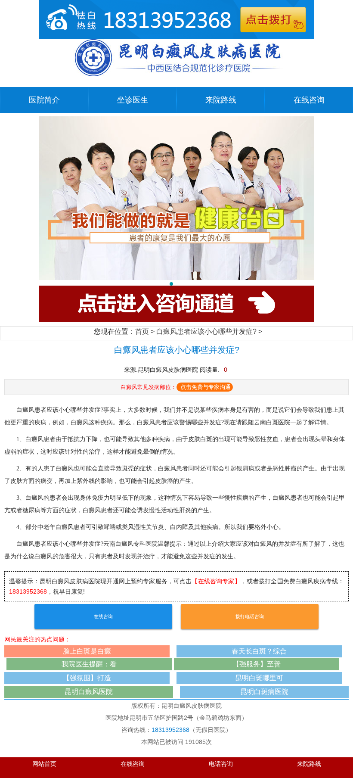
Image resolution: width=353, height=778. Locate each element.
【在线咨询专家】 (216, 581)
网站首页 (44, 764)
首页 (142, 331)
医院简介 (44, 100)
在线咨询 (309, 100)
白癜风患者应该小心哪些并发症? (206, 331)
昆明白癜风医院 (89, 691)
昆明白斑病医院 (264, 691)
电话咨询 (221, 764)
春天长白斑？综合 (259, 651)
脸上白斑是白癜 (87, 651)
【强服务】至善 (256, 664)
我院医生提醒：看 (89, 664)
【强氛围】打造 (87, 678)
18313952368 (28, 591)
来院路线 (220, 100)
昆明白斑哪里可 (259, 678)
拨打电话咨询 (249, 616)
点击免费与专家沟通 (205, 387)
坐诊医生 (132, 100)
